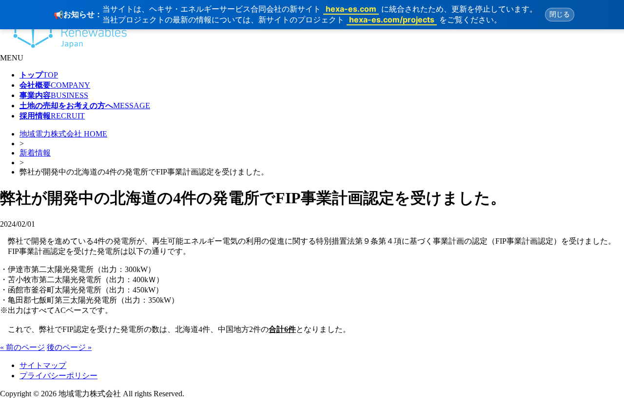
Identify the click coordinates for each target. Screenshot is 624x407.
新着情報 (35, 153)
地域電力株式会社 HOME (63, 134)
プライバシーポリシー (59, 375)
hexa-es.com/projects (391, 19)
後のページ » (69, 347)
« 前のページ (22, 347)
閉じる (559, 14)
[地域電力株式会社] (65, 49)
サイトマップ (43, 365)
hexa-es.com (351, 9)
